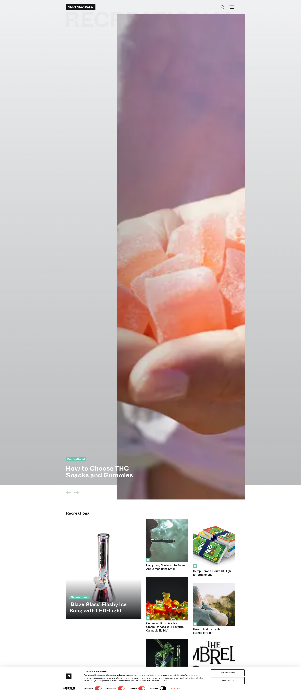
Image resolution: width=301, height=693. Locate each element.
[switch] (121, 688)
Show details (176, 688)
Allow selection (228, 680)
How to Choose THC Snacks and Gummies (99, 471)
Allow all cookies (228, 673)
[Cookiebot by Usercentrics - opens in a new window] (69, 688)
